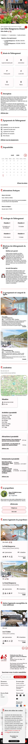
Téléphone (14, 508)
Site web (14, 511)
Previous (3, 306)
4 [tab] (15, 23)
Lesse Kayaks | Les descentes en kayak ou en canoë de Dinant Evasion (11, 445)
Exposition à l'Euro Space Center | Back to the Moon (7, 463)
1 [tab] (12, 23)
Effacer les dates (22, 183)
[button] (14, 384)
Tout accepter (14, 741)
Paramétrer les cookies (14, 737)
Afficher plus (4, 113)
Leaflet (12, 395)
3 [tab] (14, 23)
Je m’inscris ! (20, 677)
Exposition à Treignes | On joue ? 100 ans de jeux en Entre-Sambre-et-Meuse (7, 470)
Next (24, 306)
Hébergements (2, 2)
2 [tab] (13, 23)
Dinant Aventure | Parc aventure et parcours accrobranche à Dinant (11, 440)
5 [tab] (17, 22)
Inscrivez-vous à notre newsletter (14, 672)
